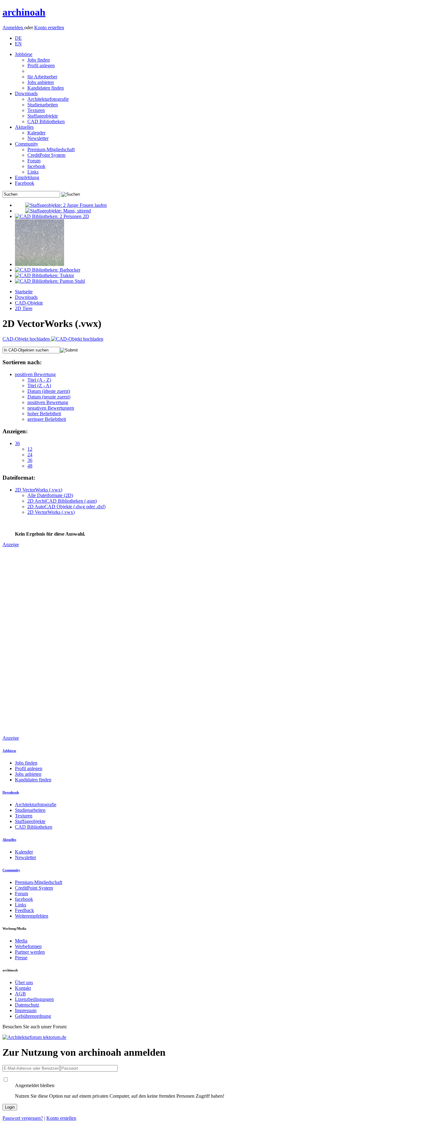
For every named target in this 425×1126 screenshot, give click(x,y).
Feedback (24, 910)
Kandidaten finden (45, 88)
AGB (20, 993)
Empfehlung (27, 177)
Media (21, 940)
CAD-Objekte (29, 302)
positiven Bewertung (35, 374)
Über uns (24, 982)
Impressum (25, 1010)
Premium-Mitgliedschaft (51, 149)
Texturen (36, 110)
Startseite (24, 291)
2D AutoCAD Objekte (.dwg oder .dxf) (66, 506)
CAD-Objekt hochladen (26, 339)
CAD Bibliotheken (46, 121)
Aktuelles (24, 127)
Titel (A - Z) (39, 380)
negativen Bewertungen (50, 408)
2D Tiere (23, 308)
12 (29, 449)
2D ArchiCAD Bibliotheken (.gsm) (62, 501)
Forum (33, 160)
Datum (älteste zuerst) (48, 391)
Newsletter (38, 138)
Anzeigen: (15, 431)
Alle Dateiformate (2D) (50, 495)
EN (18, 43)
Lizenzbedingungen (34, 999)
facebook (36, 166)
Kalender (36, 132)
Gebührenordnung (33, 1016)
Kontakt (23, 988)
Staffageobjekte (42, 116)
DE (18, 38)
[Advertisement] (27, 640)
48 (29, 465)
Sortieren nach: (22, 362)
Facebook (24, 183)
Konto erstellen (49, 27)
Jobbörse (23, 54)
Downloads (26, 93)
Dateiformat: (18, 477)
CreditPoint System (46, 155)
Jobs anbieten (40, 82)
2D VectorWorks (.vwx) (38, 489)
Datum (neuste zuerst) (48, 396)
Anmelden (13, 27)
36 (17, 443)
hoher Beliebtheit (44, 413)
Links (33, 171)
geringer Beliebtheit (46, 419)
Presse (21, 957)
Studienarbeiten (42, 104)
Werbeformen (28, 946)
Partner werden (30, 952)
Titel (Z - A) (39, 385)
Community (26, 144)
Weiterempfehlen (31, 916)
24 (29, 454)
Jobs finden (38, 60)
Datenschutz (27, 1004)
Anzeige (10, 544)
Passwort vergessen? (22, 1118)
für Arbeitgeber (42, 76)
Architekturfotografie (48, 99)
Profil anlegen (41, 65)
